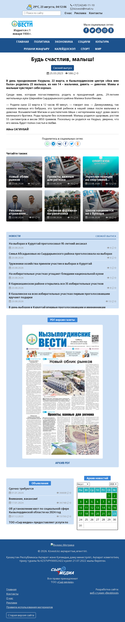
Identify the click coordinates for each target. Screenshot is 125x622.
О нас (68, 13)
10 (80, 507)
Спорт (85, 49)
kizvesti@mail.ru (83, 8)
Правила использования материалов (29, 607)
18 (86, 513)
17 (80, 513)
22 (109, 513)
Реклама (80, 13)
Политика (42, 41)
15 (109, 507)
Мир (98, 49)
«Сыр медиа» (65, 582)
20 (97, 513)
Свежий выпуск (62, 68)
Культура (102, 41)
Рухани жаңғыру (36, 49)
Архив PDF (62, 463)
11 (86, 507)
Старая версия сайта (21, 615)
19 (91, 513)
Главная (22, 41)
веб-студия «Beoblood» (104, 593)
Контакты (95, 13)
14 (103, 507)
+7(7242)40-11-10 (83, 5)
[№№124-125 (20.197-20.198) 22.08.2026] (62, 392)
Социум (84, 41)
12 (91, 507)
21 (103, 513)
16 (114, 507)
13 (97, 507)
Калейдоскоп (65, 49)
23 (114, 513)
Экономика (64, 41)
